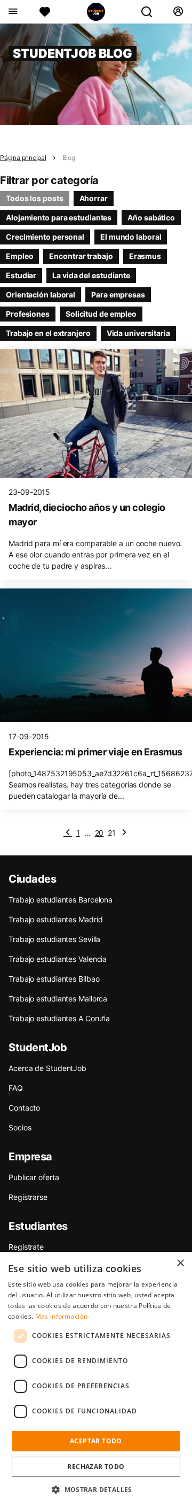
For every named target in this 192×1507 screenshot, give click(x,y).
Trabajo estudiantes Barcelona (61, 899)
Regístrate (26, 1246)
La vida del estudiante (91, 275)
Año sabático (151, 217)
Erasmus (145, 256)
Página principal (23, 158)
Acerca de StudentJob (47, 1068)
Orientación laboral (40, 294)
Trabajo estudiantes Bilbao (54, 978)
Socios (20, 1127)
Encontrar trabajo (81, 256)
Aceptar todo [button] (96, 1440)
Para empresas (118, 294)
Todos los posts (34, 198)
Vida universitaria (138, 333)
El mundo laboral (130, 236)
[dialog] (96, 1379)
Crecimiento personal (45, 236)
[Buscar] (151, 12)
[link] (124, 832)
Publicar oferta (34, 1177)
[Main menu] (12, 12)
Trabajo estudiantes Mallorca (58, 998)
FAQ (16, 1087)
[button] (96, 1489)
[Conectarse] (178, 12)
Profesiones (28, 313)
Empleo (19, 256)
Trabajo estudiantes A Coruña (59, 1018)
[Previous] (67, 832)
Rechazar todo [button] (95, 1466)
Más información (61, 1316)
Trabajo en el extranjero (48, 333)
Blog (68, 158)
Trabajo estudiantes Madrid (55, 919)
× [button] (180, 1263)
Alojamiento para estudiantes (58, 217)
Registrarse (28, 1197)
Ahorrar (93, 198)
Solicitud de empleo (101, 313)
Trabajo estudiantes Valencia (58, 958)
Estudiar (21, 275)
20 (99, 832)
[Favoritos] (45, 12)
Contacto (24, 1107)
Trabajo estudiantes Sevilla (54, 939)
